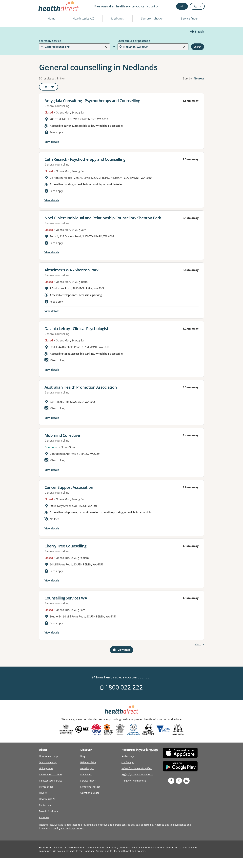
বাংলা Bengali (128, 762)
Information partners (50, 774)
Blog (82, 756)
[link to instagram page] (179, 781)
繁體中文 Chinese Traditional (137, 774)
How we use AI (47, 799)
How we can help (48, 756)
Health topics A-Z (83, 18)
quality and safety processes (68, 828)
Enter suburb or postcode (134, 41)
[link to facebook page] (171, 781)
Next (198, 644)
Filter (50, 87)
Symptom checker (152, 18)
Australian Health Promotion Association (80, 387)
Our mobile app (48, 762)
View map (125, 650)
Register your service (50, 780)
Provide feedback (48, 811)
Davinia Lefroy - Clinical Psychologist (76, 328)
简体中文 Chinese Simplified (137, 768)
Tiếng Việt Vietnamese (134, 780)
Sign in (197, 6)
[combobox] (123, 11)
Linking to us (46, 768)
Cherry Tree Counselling (65, 546)
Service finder (189, 18)
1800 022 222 (123, 687)
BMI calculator (88, 762)
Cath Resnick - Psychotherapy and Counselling (84, 159)
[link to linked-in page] (186, 781)
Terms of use (46, 786)
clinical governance (175, 824)
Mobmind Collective (62, 435)
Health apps (87, 768)
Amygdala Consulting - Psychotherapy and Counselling (92, 100)
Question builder (89, 792)
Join (182, 6)
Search (197, 46)
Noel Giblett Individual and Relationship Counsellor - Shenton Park (102, 218)
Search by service (50, 41)
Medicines (117, 18)
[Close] (105, 46)
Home (51, 18)
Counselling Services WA (65, 598)
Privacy (43, 792)
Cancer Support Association (68, 487)
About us (44, 817)
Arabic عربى (128, 756)
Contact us (45, 805)
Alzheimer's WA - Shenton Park (71, 270)
